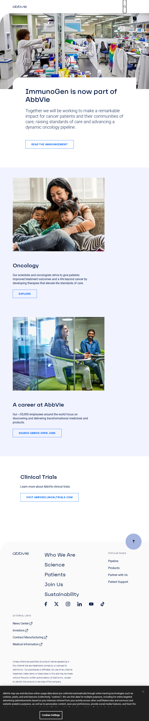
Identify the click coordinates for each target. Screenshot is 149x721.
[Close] (143, 692)
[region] (74, 703)
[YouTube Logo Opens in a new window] (91, 604)
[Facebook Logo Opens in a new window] (46, 604)
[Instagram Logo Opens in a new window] (68, 604)
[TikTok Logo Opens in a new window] (102, 604)
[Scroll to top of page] (134, 542)
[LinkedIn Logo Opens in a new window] (79, 604)
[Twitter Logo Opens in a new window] (56, 604)
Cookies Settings (51, 715)
